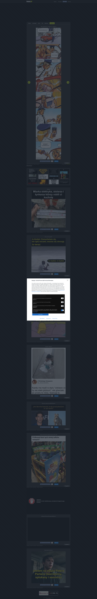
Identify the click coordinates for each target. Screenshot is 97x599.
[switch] (62, 298)
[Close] (68, 281)
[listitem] (48, 295)
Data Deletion (42, 318)
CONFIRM (40, 314)
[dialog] (48, 299)
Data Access (48, 318)
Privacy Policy (54, 318)
